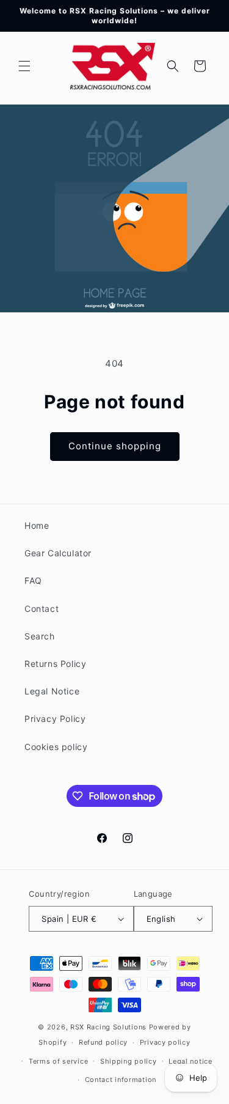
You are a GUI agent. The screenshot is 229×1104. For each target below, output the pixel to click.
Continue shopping (114, 446)
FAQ (33, 580)
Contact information (120, 1079)
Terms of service (58, 1061)
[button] (24, 66)
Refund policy (103, 1042)
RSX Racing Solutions (108, 1027)
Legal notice (190, 1061)
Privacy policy (165, 1042)
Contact (41, 608)
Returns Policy (55, 663)
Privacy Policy (54, 718)
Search (39, 636)
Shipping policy (128, 1061)
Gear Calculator (58, 553)
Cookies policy (55, 747)
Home (36, 525)
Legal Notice (51, 691)
